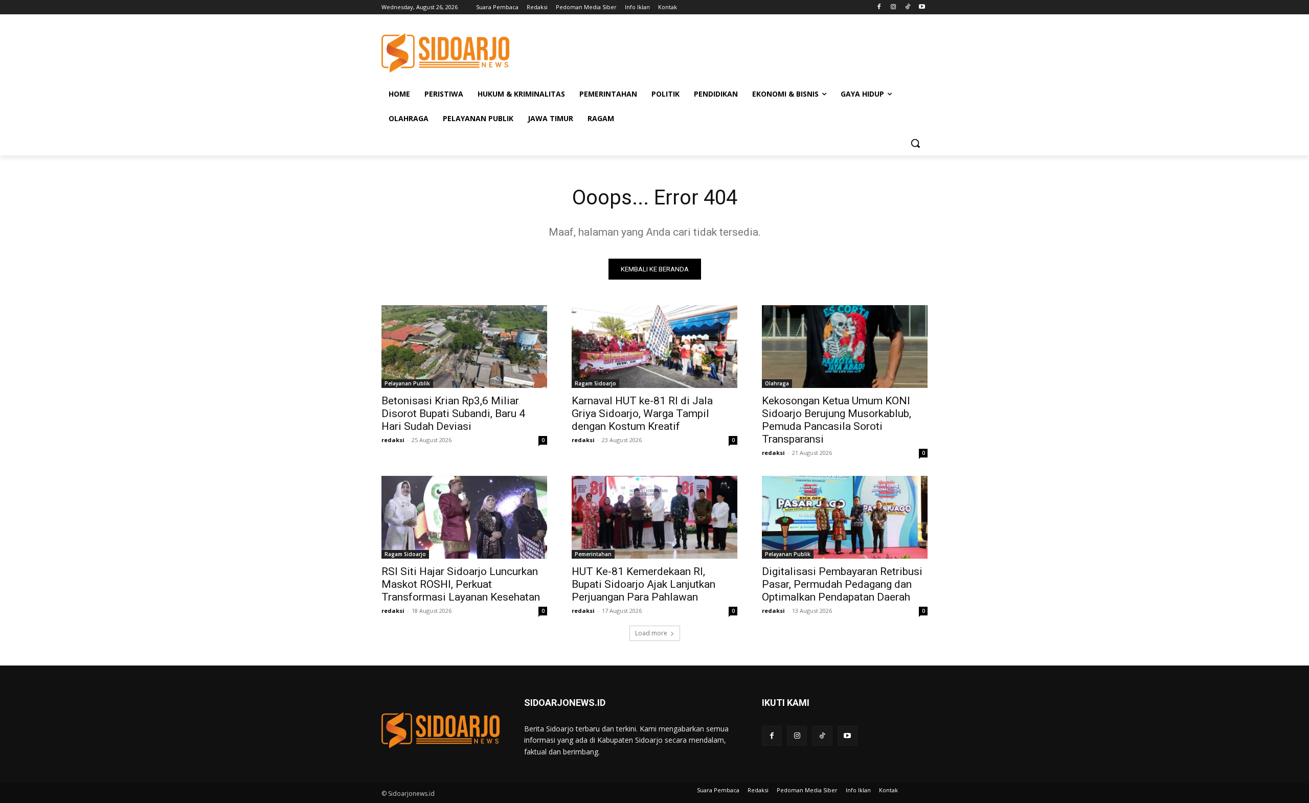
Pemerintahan (593, 554)
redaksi (392, 440)
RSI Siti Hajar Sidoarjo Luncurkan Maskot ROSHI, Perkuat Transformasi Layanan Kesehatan (460, 584)
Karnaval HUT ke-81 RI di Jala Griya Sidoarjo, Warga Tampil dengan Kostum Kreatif (642, 413)
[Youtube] (922, 7)
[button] (915, 143)
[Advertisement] (731, 52)
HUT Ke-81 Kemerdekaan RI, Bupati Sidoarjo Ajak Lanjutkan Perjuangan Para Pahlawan (643, 584)
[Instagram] (893, 7)
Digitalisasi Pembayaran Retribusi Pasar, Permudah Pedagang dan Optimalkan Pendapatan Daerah (842, 584)
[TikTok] (907, 7)
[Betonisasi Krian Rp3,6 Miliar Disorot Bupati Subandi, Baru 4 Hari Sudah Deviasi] (464, 346)
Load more (651, 633)
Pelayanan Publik (407, 383)
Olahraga (777, 383)
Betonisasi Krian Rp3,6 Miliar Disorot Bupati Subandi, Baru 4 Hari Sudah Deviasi (453, 413)
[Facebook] (879, 7)
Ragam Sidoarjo (595, 383)
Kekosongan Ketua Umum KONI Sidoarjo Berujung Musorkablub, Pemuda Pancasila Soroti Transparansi (836, 420)
